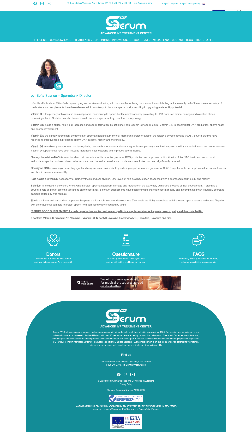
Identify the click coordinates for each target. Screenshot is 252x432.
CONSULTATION (59, 40)
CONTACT (177, 40)
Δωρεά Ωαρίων (170, 4)
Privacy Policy (126, 384)
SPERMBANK (102, 40)
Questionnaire (126, 254)
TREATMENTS (82, 40)
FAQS (199, 254)
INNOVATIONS (120, 40)
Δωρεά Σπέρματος (190, 4)
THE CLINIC (40, 40)
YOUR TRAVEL (142, 40)
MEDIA (156, 40)
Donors (53, 254)
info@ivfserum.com (143, 3)
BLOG (189, 40)
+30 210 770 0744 (116, 365)
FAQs (166, 40)
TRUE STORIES (204, 40)
